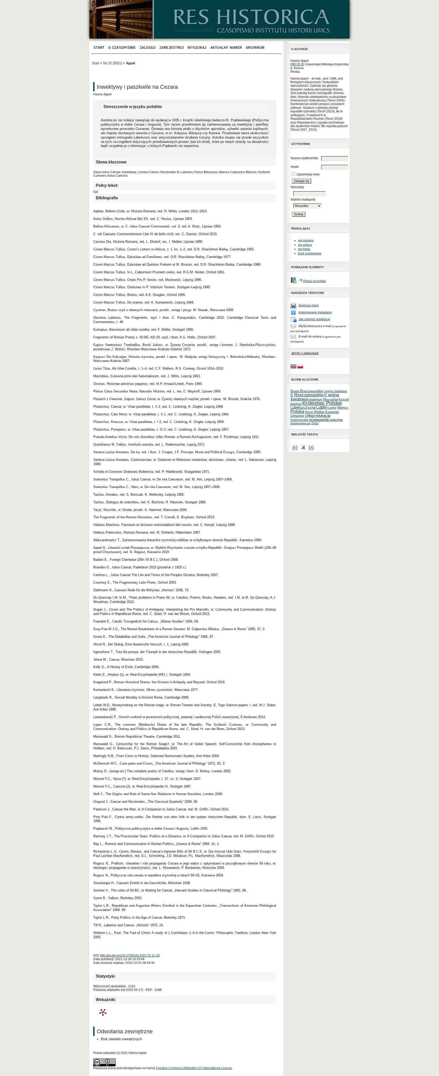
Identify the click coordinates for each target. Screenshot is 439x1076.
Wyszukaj (196, 48)
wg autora (305, 245)
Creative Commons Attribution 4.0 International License (194, 1068)
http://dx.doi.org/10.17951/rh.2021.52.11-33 (130, 955)
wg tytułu (304, 249)
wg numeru (305, 240)
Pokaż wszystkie (314, 281)
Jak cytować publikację (314, 319)
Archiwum (255, 48)
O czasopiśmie (122, 48)
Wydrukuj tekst (309, 305)
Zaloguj (148, 48)
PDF (95, 191)
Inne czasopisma (309, 253)
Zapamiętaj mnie (308, 174)
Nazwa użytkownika (304, 158)
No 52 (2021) (112, 63)
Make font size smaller (294, 447)
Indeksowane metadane (315, 312)
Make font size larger (311, 447)
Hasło (295, 167)
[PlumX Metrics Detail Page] (103, 1012)
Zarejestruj (172, 48)
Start (98, 48)
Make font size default (303, 447)
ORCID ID (297, 64)
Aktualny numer (226, 48)
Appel (130, 63)
